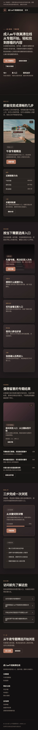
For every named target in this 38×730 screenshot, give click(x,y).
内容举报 (5, 704)
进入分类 (8, 651)
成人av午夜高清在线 (13, 10)
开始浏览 (11, 530)
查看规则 (17, 651)
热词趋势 (5, 680)
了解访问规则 (9, 66)
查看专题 (11, 162)
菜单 (26, 10)
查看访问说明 (23, 4)
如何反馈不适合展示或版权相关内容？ (16, 619)
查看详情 (10, 442)
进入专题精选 (9, 61)
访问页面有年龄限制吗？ (13, 599)
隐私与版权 (6, 695)
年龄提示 (5, 692)
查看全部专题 (9, 475)
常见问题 (5, 689)
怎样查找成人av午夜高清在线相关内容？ (17, 605)
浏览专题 (10, 269)
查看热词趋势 (23, 61)
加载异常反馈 (7, 707)
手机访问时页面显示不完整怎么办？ (17, 612)
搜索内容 (10, 211)
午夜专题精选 (7, 677)
